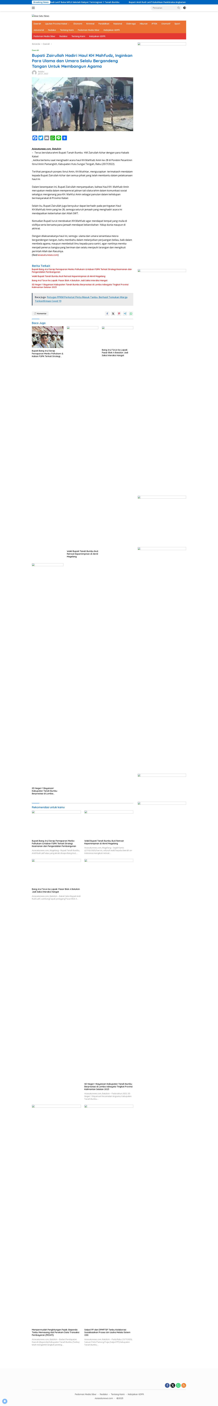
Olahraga (131, 23)
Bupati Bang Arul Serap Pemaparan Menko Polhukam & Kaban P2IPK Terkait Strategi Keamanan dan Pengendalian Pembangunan (82, 270)
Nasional (117, 23)
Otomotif (165, 23)
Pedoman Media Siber (89, 30)
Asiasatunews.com (104, 1398)
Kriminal (90, 23)
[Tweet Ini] (113, 313)
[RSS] (183, 1385)
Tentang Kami (67, 30)
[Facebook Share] (107, 313)
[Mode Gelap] (184, 7)
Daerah (37, 23)
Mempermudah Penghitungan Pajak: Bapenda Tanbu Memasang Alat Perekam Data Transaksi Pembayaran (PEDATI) (55, 1332)
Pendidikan (103, 23)
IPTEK (154, 23)
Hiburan (144, 23)
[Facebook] (167, 1385)
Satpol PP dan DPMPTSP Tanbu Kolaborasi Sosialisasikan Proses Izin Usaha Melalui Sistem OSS (107, 1332)
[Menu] (34, 7)
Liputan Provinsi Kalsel (56, 23)
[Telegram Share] (125, 313)
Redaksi (52, 30)
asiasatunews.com (48, 255)
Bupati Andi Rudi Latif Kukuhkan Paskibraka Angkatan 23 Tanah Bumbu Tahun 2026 (141, 2)
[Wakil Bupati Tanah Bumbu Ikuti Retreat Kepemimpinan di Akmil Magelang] (82, 437)
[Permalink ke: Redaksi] (34, 72)
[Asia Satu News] (40, 15)
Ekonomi (78, 23)
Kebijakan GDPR (112, 30)
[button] (179, 7)
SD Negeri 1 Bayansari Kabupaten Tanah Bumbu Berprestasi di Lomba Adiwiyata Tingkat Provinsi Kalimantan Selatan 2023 (80, 286)
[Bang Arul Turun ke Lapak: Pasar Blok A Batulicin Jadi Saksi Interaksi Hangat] (117, 336)
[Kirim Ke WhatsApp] (131, 313)
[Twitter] (172, 1385)
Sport (177, 23)
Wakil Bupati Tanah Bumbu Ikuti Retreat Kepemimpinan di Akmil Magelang (68, 276)
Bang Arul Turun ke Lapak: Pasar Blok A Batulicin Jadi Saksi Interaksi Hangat (69, 280)
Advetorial (39, 30)
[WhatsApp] (178, 1385)
